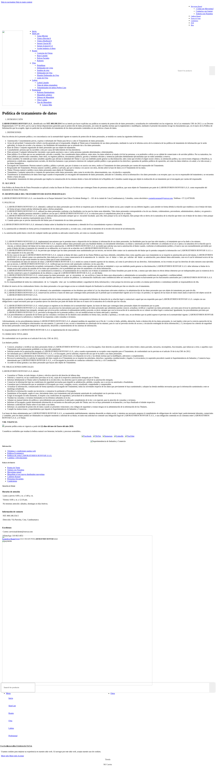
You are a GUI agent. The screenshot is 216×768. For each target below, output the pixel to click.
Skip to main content (24, 2)
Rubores (40, 61)
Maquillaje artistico (44, 95)
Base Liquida (42, 56)
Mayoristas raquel (14, 472)
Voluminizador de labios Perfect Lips (51, 88)
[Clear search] (207, 70)
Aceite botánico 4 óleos (46, 48)
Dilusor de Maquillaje (45, 97)
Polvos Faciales (43, 58)
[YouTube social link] (171, 15)
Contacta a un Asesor (204, 11)
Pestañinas (41, 65)
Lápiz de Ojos (42, 78)
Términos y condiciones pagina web (21, 451)
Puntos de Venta (13, 468)
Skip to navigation (8, 2)
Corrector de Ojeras (44, 53)
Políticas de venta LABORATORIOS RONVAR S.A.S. (29, 455)
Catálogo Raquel (13, 477)
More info (9, 756)
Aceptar (21, 756)
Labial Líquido (43, 83)
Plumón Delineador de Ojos (48, 75)
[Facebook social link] (162, 15)
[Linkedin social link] (176, 15)
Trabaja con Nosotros (204, 14)
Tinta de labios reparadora (47, 85)
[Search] (196, 63)
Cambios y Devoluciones (17, 458)
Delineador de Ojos (44, 73)
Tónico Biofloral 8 (44, 41)
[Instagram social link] (167, 15)
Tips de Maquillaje (44, 102)
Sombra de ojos (43, 70)
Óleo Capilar (42, 100)
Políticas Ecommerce (15, 453)
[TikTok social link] (181, 15)
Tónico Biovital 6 (44, 38)
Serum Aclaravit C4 (45, 46)
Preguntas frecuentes (15, 479)
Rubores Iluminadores (45, 92)
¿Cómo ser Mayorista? (205, 9)
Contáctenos (12, 481)
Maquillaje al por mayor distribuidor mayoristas (25, 474)
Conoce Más (47, 105)
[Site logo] (12, 105)
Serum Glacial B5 (44, 43)
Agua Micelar (42, 36)
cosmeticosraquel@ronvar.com (160, 198)
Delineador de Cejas (45, 68)
